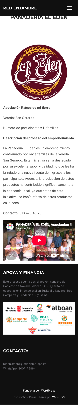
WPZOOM (58, 397)
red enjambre (20, 8)
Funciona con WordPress (39, 390)
